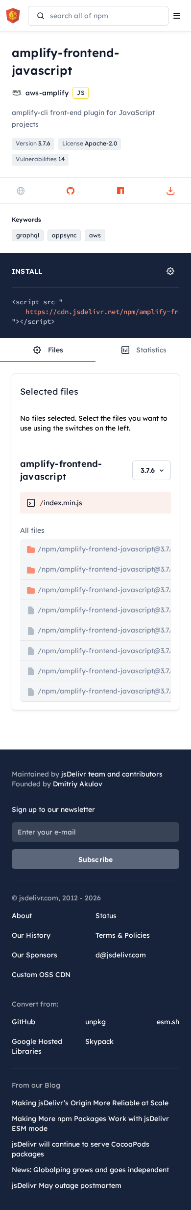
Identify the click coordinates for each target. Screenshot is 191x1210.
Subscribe (95, 859)
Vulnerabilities (40, 159)
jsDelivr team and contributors (112, 774)
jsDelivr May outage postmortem (66, 1185)
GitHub (23, 1021)
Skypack (99, 1041)
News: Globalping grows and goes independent (90, 1169)
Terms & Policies (123, 935)
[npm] (120, 191)
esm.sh (168, 1021)
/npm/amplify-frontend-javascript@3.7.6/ (111, 569)
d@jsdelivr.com (121, 955)
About (22, 915)
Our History (31, 935)
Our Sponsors (34, 955)
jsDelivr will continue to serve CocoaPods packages (80, 1149)
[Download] (170, 191)
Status (106, 915)
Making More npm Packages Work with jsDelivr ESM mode (90, 1123)
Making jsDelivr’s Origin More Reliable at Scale (90, 1102)
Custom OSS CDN (41, 974)
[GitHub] (70, 191)
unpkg (95, 1021)
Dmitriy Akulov (77, 783)
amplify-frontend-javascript (61, 470)
